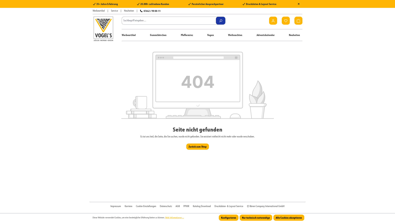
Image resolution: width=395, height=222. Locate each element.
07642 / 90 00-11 (152, 10)
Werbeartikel (99, 11)
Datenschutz (166, 206)
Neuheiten (129, 11)
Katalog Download (202, 206)
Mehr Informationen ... (174, 218)
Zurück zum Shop (198, 146)
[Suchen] (220, 21)
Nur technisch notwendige (256, 217)
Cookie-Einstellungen (146, 206)
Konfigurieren (228, 217)
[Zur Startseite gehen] (103, 29)
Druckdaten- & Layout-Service (228, 206)
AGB (178, 206)
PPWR (186, 206)
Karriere (128, 206)
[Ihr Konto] (273, 21)
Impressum (115, 206)
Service (114, 11)
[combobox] (170, 21)
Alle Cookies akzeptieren (289, 217)
